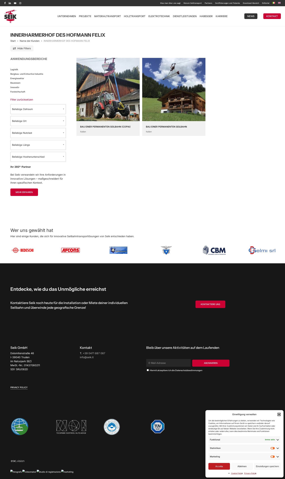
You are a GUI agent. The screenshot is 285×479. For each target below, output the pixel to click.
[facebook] (5, 3)
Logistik (14, 69)
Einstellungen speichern (267, 466)
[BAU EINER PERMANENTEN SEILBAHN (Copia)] (108, 89)
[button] (279, 414)
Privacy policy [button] (19, 387)
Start (13, 40)
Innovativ (14, 87)
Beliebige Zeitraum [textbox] (22, 109)
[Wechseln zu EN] (279, 3)
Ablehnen (242, 466)
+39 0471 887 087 (94, 353)
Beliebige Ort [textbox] (19, 120)
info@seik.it (87, 357)
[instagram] (20, 3)
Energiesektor (17, 78)
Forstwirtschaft (17, 91)
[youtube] (15, 3)
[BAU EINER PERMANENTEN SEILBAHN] (173, 89)
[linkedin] (10, 3)
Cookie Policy (237, 473)
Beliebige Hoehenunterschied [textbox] (28, 156)
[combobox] (38, 109)
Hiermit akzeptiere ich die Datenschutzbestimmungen (175, 370)
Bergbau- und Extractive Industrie (26, 74)
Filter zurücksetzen (21, 99)
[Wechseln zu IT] (273, 3)
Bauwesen (15, 82)
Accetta (219, 466)
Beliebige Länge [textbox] (21, 144)
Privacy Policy (250, 473)
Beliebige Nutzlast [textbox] (22, 132)
